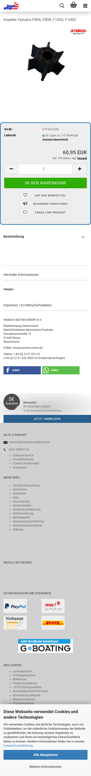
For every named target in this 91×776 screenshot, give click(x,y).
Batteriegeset (21, 517)
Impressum (20, 467)
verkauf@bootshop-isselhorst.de (29, 442)
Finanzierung (21, 501)
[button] (11, 169)
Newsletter (19, 493)
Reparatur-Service (24, 699)
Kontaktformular (23, 459)
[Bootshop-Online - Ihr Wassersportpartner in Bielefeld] (9, 6)
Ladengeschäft (22, 671)
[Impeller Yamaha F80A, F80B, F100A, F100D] (45, 61)
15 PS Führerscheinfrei (27, 687)
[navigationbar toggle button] (85, 6)
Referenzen (20, 679)
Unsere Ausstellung (25, 683)
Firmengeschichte (24, 675)
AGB (15, 497)
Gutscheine (20, 489)
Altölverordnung (23, 513)
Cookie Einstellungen (26, 463)
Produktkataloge (23, 703)
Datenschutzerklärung (18, 745)
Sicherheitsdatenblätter (27, 525)
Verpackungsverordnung (28, 521)
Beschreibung (14, 236)
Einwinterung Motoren (27, 695)
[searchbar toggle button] (62, 6)
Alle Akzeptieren (45, 755)
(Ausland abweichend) (55, 139)
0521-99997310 (19, 449)
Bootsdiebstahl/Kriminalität (30, 691)
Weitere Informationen (45, 767)
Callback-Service (23, 455)
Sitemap (18, 529)
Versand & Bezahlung (26, 485)
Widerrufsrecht (22, 505)
